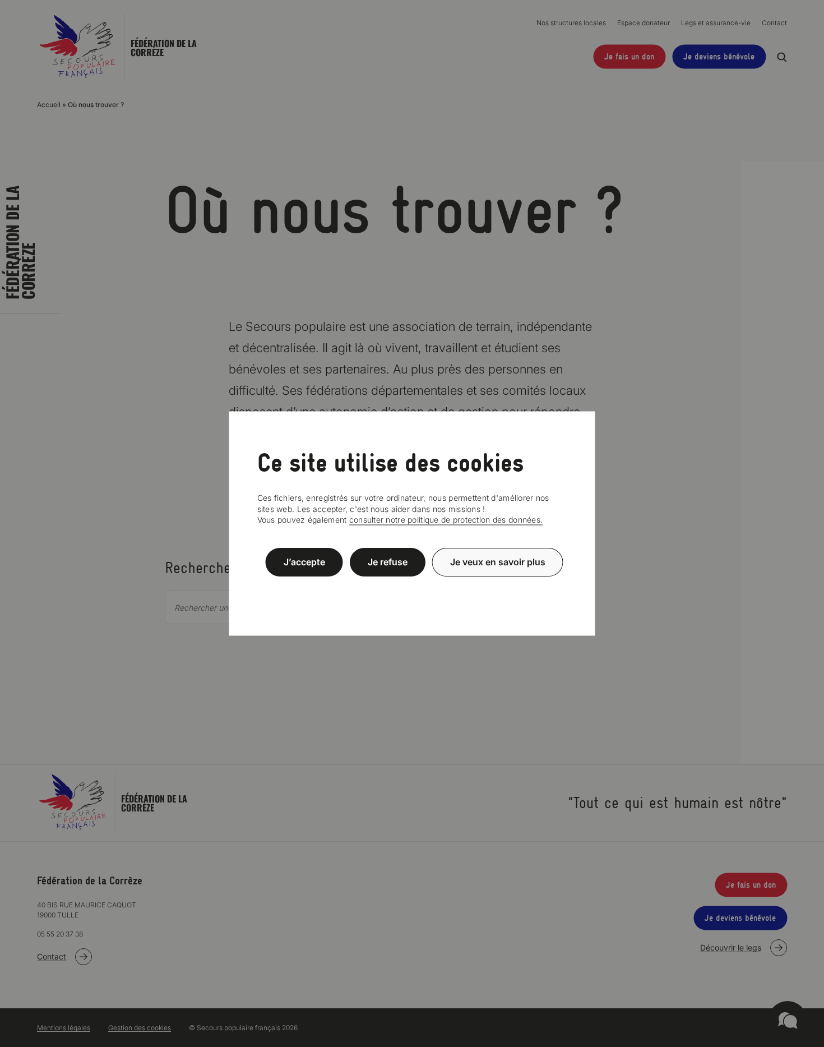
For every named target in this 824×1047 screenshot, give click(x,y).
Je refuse (388, 562)
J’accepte (304, 562)
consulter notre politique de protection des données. (446, 519)
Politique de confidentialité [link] (412, 589)
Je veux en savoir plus (497, 562)
